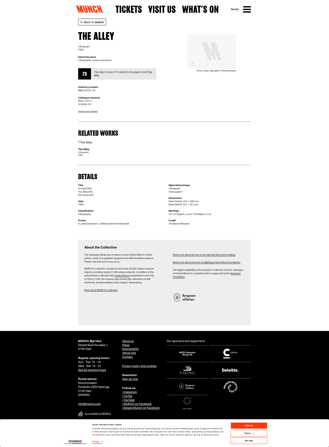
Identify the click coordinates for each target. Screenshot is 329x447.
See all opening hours (92, 370)
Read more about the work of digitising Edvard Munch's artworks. (206, 262)
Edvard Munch (121, 276)
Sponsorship (130, 349)
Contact (127, 357)
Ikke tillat (249, 441)
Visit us (162, 9)
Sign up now (130, 379)
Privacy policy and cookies (139, 366)
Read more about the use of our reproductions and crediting (204, 255)
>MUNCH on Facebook (137, 404)
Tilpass (247, 433)
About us (128, 341)
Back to (94, 22)
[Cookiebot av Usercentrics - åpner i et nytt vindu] (75, 442)
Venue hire (129, 353)
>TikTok (127, 396)
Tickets (128, 9)
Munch (90, 9)
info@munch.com (89, 404)
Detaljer (95, 442)
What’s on (200, 9)
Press (125, 345)
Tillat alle (249, 426)
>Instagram (129, 392)
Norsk (235, 9)
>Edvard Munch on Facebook (141, 408)
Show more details (88, 111)
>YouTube (128, 400)
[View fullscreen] (211, 51)
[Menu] (247, 9)
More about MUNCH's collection (101, 290)
